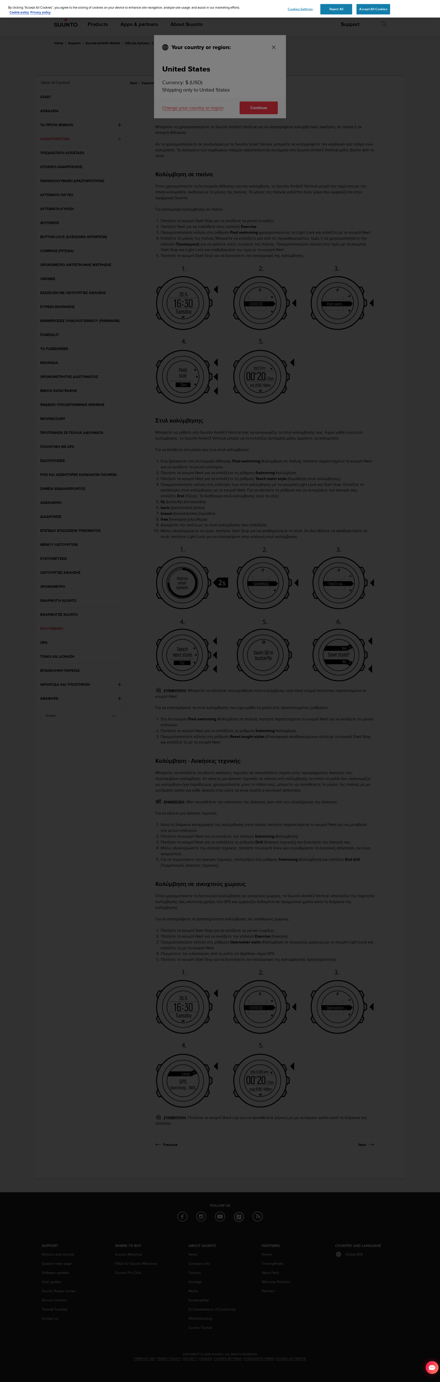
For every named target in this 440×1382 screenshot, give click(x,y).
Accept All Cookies (373, 9)
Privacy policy (40, 12)
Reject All (336, 9)
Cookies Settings (300, 9)
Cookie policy (19, 12)
